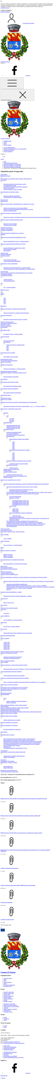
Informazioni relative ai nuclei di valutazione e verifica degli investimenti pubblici (22, 669)
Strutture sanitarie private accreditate (9, 713)
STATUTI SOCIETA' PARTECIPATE (15, 345)
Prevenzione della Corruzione (7, 734)
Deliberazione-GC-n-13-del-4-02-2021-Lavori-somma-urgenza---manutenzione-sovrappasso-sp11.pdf (21, 832)
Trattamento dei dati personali (7, 761)
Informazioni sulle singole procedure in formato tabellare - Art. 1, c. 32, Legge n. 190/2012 (24, 406)
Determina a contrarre (14, 497)
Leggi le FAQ (7, 1045)
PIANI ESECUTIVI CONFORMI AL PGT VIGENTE (13, 688)
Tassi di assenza (4, 271)
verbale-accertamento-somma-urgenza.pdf (9, 868)
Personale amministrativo (9, 985)
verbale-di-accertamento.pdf (6, 902)
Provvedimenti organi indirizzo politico (10, 382)
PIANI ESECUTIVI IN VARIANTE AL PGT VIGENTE (14, 687)
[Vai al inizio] (1, 927)
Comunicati (6, 1018)
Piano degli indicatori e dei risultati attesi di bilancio (12, 559)
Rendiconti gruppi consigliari (10, 223)
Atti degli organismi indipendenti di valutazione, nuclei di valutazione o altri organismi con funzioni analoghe (29, 581)
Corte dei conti (4, 598)
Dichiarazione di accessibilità (10, 1056)
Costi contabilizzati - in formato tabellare (13, 620)
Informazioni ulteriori (14, 519)
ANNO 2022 (15, 509)
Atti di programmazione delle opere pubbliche (11, 671)
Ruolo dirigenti (7, 250)
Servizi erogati (4, 605)
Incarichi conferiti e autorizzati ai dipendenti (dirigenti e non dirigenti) (16, 272)
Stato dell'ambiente (5, 694)
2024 (5, 299)
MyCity (3, 1078)
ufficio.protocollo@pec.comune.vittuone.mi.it (13, 1043)
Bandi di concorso (5, 290)
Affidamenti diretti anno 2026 (13, 425)
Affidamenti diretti (8, 422)
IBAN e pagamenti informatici (8, 660)
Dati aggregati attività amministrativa (9, 360)
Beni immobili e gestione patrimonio (9, 569)
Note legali (6, 1054)
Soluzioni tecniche (13, 468)
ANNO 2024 (15, 511)
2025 (5, 298)
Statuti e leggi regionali (9, 188)
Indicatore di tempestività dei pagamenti (13, 657)
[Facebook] (4, 156)
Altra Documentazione (11, 526)
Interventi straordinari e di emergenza (12, 164)
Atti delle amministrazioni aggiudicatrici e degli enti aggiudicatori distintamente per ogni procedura (26, 484)
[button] (7, 141)
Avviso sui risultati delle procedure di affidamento (20, 512)
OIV (2, 283)
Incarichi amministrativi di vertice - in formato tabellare (16, 241)
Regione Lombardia (5, 12)
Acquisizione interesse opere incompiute (18, 463)
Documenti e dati (7, 986)
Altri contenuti (4, 732)
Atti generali (3, 180)
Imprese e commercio (8, 996)
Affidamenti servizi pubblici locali (11, 469)
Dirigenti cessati (4, 253)
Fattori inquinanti (4, 706)
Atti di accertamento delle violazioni (12, 745)
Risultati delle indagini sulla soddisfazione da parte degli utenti (18, 633)
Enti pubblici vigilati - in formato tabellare (13, 334)
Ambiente (6, 1007)
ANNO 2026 (7, 642)
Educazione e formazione (9, 1003)
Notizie (5, 1017)
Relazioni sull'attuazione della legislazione (10, 709)
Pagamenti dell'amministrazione (8, 635)
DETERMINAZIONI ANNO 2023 (20, 500)
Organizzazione (4, 201)
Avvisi (5, 1020)
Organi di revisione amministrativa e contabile (11, 592)
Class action (3, 609)
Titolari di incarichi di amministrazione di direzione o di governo (18, 209)
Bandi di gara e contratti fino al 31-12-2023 (10, 480)
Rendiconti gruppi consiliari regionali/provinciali (12, 219)
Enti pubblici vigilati (5, 330)
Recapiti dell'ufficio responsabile (11, 376)
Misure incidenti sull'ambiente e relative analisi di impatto (14, 705)
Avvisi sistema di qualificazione (16, 517)
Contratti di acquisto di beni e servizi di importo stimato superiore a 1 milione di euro (25, 523)
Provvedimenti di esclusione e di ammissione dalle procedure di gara (22, 521)
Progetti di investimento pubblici (13, 432)
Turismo (5, 1000)
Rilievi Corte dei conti (9, 602)
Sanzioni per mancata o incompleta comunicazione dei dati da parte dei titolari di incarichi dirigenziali (27, 217)
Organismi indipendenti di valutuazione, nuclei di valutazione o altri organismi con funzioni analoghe (24, 577)
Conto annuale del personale (10, 259)
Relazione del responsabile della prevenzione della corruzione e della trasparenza (22, 742)
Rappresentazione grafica (6, 359)
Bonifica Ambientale (11, 702)
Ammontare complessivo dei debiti (11, 658)
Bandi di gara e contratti (6, 399)
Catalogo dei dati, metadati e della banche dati (14, 756)
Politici (5, 983)
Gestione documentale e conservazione (9, 771)
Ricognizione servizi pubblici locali (9, 770)
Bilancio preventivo (8, 554)
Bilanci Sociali (4, 566)
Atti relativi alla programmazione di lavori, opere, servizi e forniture (21, 486)
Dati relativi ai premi (5, 324)
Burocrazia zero (4, 199)
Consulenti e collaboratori (6, 230)
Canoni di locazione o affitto (7, 573)
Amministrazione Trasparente (10, 163)
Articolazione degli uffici (6, 227)
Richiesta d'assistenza (8, 1049)
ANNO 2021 (7, 649)
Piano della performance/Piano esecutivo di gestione (15, 319)
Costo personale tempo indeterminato (12, 261)
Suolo (5, 698)
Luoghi (5, 1025)
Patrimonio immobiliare (6, 571)
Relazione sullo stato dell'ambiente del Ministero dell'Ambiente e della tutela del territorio (21, 711)
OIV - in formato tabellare (9, 287)
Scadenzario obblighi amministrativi (12, 196)
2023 (5, 300)
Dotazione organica (5, 255)
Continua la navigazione (6, 10)
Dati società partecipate (9, 340)
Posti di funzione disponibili (10, 249)
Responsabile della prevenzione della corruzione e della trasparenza (19, 740)
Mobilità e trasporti (8, 1001)
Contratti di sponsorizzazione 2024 (14, 474)
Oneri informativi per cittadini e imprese (10, 192)
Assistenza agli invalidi (9, 150)
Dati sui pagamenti (5, 638)
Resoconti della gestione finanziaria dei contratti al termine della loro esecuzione (24, 525)
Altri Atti (8, 589)
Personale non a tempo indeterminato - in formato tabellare (17, 267)
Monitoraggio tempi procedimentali (9, 371)
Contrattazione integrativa (6, 275)
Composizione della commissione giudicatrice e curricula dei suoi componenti (24, 522)
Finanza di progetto (8, 477)
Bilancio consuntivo (8, 555)
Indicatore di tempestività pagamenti (9, 653)
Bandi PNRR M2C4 (8, 767)
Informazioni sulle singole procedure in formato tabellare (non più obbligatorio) (19, 402)
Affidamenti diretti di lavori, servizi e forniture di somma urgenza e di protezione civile (29, 518)
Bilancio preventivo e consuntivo (8, 550)
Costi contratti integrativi (9, 280)
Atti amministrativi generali (10, 185)
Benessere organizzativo (6, 326)
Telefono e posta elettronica (7, 229)
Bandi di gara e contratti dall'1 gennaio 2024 (11, 408)
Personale (3, 234)
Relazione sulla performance (7, 322)
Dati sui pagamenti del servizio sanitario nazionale (12, 651)
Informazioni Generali (9, 429)
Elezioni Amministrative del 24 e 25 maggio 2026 (15, 148)
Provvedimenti (7, 342)
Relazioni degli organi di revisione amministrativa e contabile (18, 596)
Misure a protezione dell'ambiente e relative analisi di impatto (15, 707)
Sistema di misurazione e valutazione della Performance (13, 308)
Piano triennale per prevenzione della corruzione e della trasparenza (16, 178)
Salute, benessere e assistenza (10, 1009)
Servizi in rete (4, 629)
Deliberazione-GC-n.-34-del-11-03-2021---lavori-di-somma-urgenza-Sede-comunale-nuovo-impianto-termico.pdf (24, 798)
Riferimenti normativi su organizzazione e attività (15, 184)
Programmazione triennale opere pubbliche (19, 439)
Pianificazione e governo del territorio (9, 684)
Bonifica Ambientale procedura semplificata (16, 701)
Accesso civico (4, 750)
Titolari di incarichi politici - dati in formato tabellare (15, 208)
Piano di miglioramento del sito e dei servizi (14, 1057)
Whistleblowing (7, 746)
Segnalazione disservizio (9, 1048)
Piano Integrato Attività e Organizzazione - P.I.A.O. (15, 748)
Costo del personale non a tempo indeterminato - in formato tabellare (19, 269)
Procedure (6, 413)
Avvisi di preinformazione (15, 496)
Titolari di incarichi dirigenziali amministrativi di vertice (13, 237)
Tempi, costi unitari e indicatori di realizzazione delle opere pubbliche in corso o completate (24, 682)
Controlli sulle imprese (6, 395)
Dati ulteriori (3, 759)
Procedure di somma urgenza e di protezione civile (15, 476)
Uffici (5, 981)
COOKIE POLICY (5, 7)
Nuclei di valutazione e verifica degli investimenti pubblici (14, 665)
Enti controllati (4, 327)
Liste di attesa (4, 622)
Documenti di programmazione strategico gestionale (15, 186)
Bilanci (2, 547)
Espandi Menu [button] (4, 174)
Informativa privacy (8, 1053)
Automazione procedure (12, 465)
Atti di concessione (5, 541)
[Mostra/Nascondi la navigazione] (12, 83)
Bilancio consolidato (8, 557)
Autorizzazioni (7, 1010)
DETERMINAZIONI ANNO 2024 (20, 503)
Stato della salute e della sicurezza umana (10, 710)
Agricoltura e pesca (8, 1011)
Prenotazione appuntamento (10, 1047)
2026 (13, 448)
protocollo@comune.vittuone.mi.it (12, 1041)
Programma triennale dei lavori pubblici (18, 491)
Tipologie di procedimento (7, 364)
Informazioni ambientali (6, 690)
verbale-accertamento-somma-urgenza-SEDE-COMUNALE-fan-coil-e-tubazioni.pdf (18, 885)
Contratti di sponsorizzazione (10, 471)
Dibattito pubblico (8, 470)
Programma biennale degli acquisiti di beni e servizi (21, 489)
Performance (3, 306)
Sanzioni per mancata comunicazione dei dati (11, 213)
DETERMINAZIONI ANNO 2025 (20, 504)
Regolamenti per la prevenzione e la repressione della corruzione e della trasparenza (23, 741)
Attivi (2, 292)
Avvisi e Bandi (12, 506)
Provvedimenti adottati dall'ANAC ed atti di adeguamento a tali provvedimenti (22, 744)
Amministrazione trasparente (10, 1052)
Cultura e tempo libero (9, 993)
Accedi (2, 159)
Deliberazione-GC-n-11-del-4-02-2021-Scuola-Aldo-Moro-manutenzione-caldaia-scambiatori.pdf (20, 815)
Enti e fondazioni (7, 982)
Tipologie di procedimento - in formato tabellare (14, 368)
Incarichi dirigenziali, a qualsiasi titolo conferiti (14, 248)
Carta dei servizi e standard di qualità (9, 608)
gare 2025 (11, 420)
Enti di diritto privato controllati (8, 352)
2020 (7, 346)
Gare (7, 415)
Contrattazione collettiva (6, 274)
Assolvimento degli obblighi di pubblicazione (16, 584)
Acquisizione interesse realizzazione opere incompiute (18, 460)
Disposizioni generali (5, 175)
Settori (5, 979)
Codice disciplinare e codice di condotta (13, 189)
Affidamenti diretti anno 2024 (13, 428)
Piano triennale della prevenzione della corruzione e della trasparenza (19, 738)
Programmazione (10, 436)
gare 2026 (11, 418)
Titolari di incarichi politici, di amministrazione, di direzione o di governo (17, 204)
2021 (5, 303)
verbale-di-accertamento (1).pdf (7, 919)
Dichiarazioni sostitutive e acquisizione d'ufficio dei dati (13, 372)
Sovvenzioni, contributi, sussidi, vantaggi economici (12, 531)
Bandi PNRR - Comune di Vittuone (9, 762)
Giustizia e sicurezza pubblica (10, 1005)
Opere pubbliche (4, 662)
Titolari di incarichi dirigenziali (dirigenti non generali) (13, 244)
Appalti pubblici (7, 997)
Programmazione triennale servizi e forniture (19, 450)
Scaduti (2, 294)
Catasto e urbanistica (8, 998)
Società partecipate (5, 336)
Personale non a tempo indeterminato (9, 263)
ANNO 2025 (7, 643)
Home (5, 161)
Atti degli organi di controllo (10, 225)
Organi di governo (8, 978)
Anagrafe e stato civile (9, 992)
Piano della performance (6, 315)
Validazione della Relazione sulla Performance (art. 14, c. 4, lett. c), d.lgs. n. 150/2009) (26, 585)
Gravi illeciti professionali (12, 433)
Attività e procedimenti (6, 362)
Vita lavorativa (7, 994)
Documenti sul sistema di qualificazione (15, 435)
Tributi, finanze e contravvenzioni (11, 1006)
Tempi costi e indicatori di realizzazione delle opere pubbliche (15, 678)
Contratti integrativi (8, 279)
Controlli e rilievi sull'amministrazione (9, 574)
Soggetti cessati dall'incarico (10, 210)
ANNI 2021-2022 (16, 515)
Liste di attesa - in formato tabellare (12, 626)
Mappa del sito (4, 1075)
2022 (5, 302)
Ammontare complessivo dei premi (9, 323)
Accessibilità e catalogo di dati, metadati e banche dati (13, 752)
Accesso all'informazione (9, 147)
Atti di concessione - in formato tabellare (13, 545)
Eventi (5, 1027)
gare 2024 (11, 421)
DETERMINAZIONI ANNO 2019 (20, 502)
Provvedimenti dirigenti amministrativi (9, 388)
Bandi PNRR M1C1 (8, 766)
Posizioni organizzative (6, 254)
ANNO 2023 (15, 510)
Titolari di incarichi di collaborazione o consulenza (12, 233)
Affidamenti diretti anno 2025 (13, 426)
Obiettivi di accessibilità (9, 757)
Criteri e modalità (5, 534)
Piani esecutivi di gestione (6, 567)
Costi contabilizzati (5, 616)
